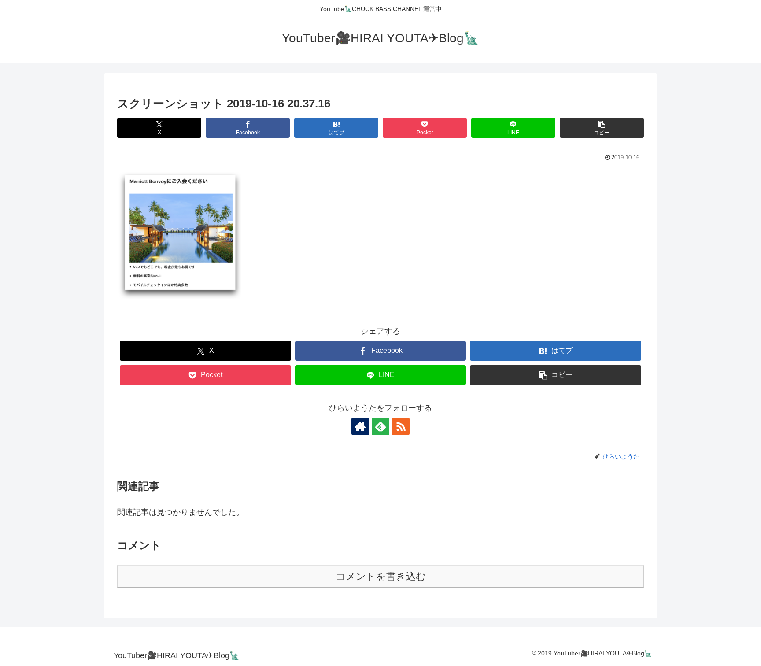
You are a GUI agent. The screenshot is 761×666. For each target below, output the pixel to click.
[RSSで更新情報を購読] (401, 426)
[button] (602, 128)
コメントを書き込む (381, 576)
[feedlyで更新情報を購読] (380, 426)
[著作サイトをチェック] (360, 426)
